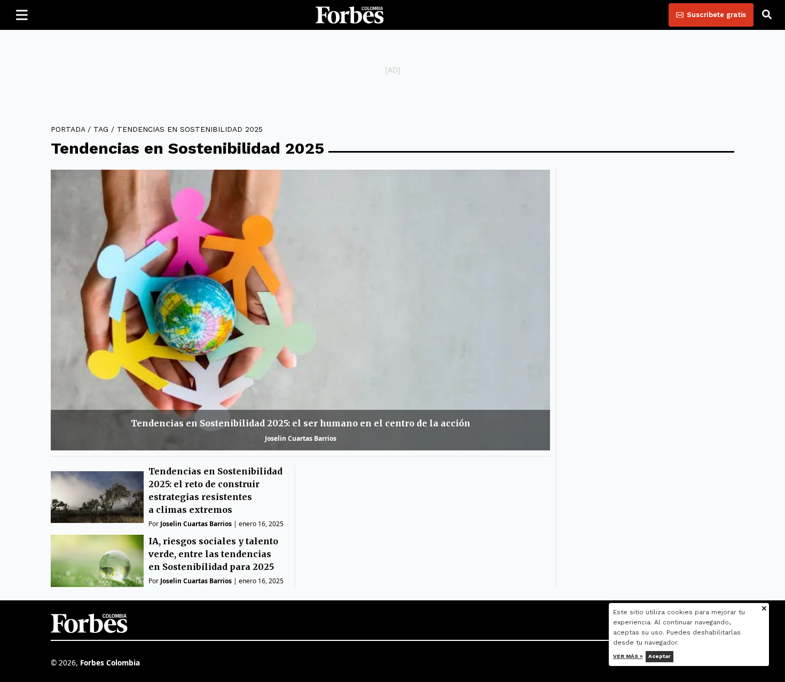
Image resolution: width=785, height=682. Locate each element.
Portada (68, 129)
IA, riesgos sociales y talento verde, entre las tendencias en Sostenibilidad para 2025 (213, 554)
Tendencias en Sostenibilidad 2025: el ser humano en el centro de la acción (300, 423)
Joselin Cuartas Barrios (300, 438)
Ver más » (628, 656)
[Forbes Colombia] (350, 14)
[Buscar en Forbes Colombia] (767, 15)
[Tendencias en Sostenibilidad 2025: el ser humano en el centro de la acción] (300, 310)
